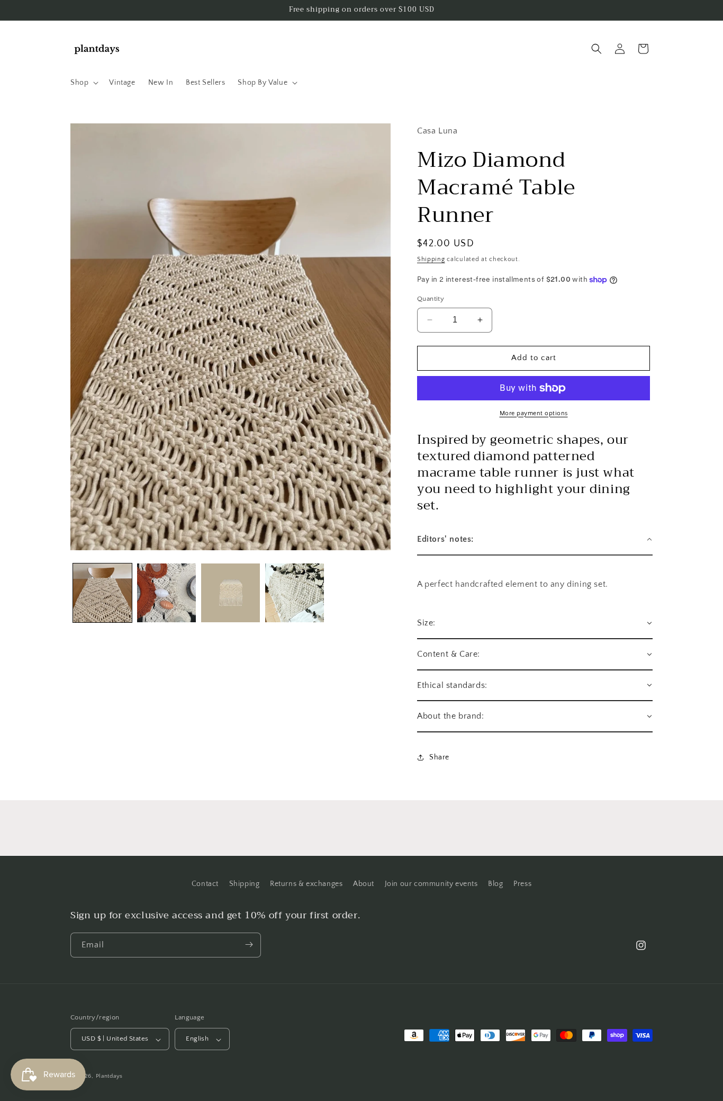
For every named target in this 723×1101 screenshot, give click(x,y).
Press (522, 884)
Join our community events (431, 884)
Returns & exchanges (306, 884)
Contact (205, 884)
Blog (495, 884)
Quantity (430, 298)
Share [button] (439, 757)
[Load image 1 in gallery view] (102, 592)
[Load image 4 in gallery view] (294, 592)
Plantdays (109, 1076)
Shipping (431, 259)
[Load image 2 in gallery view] (166, 592)
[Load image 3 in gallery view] (230, 592)
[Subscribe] (248, 944)
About (363, 884)
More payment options (534, 413)
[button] (83, 82)
